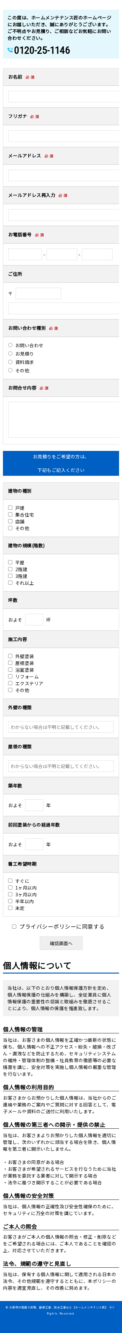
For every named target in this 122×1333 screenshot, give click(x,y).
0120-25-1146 (42, 50)
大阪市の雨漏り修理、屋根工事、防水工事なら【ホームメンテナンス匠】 (58, 1307)
